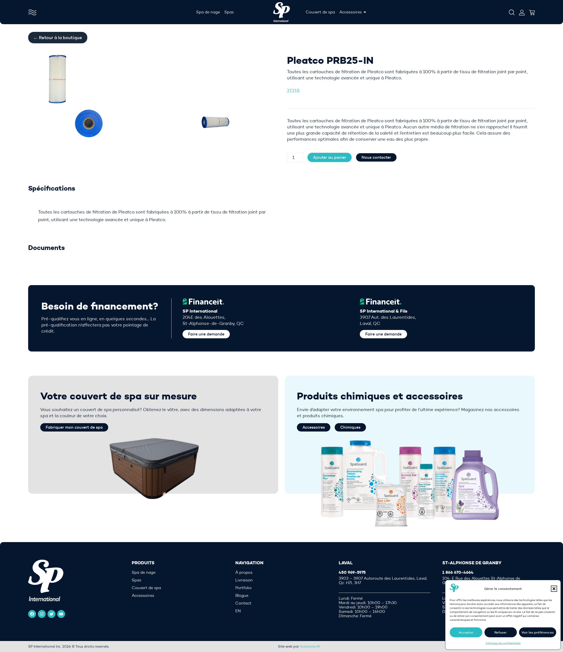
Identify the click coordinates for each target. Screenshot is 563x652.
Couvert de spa (146, 588)
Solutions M (310, 646)
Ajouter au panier (329, 157)
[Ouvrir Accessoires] (365, 12)
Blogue (241, 595)
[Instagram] (42, 614)
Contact (243, 603)
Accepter (466, 632)
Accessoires (143, 595)
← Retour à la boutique (57, 37)
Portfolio (243, 588)
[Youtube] (61, 614)
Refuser (500, 632)
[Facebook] (32, 614)
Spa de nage (143, 572)
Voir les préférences (537, 632)
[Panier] (532, 11)
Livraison (244, 580)
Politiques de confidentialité (503, 643)
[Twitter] (51, 614)
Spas (136, 580)
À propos (243, 572)
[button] (554, 588)
